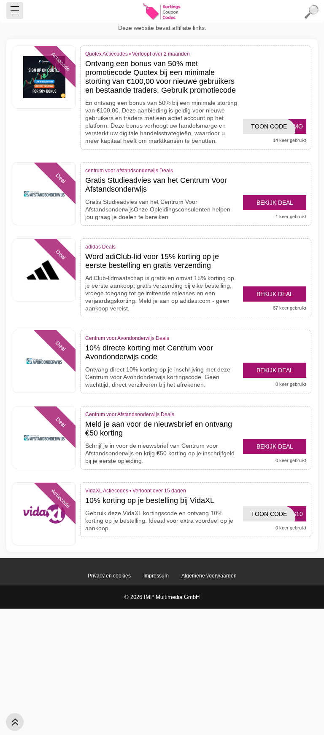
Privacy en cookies (109, 576)
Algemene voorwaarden (209, 576)
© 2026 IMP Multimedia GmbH (162, 597)
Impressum (156, 576)
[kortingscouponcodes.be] (162, 11)
